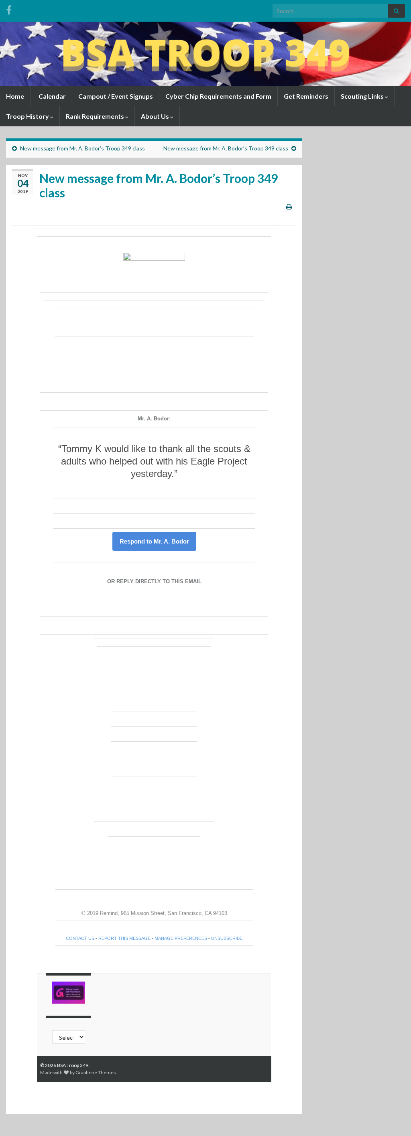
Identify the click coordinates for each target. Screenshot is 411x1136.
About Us (155, 116)
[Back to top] (393, 1118)
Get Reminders (306, 96)
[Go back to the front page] (205, 54)
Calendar (51, 96)
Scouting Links (363, 96)
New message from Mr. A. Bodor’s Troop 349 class (82, 148)
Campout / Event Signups (115, 96)
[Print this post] (289, 206)
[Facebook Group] (9, 8)
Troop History (28, 116)
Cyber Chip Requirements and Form (218, 96)
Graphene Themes (95, 1072)
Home (15, 96)
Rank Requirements (95, 116)
